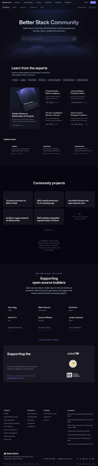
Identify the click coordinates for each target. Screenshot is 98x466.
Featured (15, 80)
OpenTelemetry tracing (11, 416)
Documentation (82, 7)
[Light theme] (90, 7)
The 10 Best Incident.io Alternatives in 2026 (79, 439)
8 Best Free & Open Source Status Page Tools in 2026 (80, 426)
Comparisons (33, 7)
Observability (32, 80)
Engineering (47, 416)
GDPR (24, 464)
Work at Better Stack (50, 413)
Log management (9, 420)
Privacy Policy (17, 464)
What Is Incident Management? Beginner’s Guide (80, 415)
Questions (23, 7)
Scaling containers (68, 80)
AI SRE (6, 413)
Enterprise (31, 420)
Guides (15, 7)
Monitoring (42, 80)
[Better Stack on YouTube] (93, 459)
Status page (7, 439)
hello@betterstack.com (15, 378)
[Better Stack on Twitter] (86, 459)
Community (6, 7)
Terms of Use (7, 464)
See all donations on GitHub (49, 340)
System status (34, 464)
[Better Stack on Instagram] (77, 459)
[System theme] (92, 7)
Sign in (86, 2)
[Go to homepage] (7, 2)
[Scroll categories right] (84, 80)
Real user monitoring (10, 429)
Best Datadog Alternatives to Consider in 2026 (80, 420)
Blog (42, 7)
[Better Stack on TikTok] (80, 459)
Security (46, 420)
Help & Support (32, 413)
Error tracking (8, 426)
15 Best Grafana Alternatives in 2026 (79, 434)
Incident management (54, 80)
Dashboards (31, 426)
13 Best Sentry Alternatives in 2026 (78, 431)
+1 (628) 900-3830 (49, 458)
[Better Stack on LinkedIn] (83, 459)
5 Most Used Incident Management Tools (80, 444)
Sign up (93, 2)
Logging (23, 80)
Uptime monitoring (9, 436)
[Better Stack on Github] (90, 459)
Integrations (31, 423)
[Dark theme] (95, 7)
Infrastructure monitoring (11, 423)
